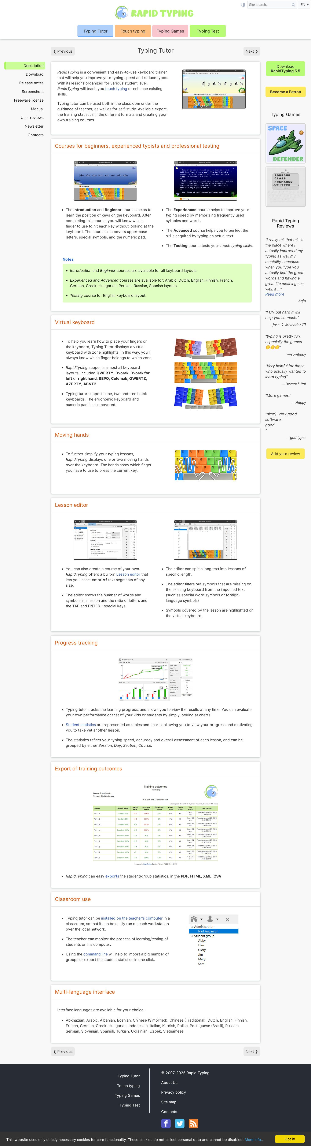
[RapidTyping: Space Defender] (285, 144)
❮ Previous (63, 51)
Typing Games (170, 31)
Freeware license (29, 100)
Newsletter (34, 126)
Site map (168, 1102)
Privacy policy (173, 1092)
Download (35, 74)
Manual (37, 109)
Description (33, 65)
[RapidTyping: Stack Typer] (285, 187)
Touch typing (133, 31)
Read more (274, 294)
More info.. (254, 1140)
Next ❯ (252, 51)
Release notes (31, 83)
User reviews (32, 117)
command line (95, 954)
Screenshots (33, 91)
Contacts (36, 135)
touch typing (116, 88)
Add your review (285, 453)
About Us (169, 1082)
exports (112, 876)
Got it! (290, 1139)
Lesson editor (128, 574)
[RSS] (195, 1127)
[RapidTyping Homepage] (155, 12)
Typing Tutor (129, 1076)
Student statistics (81, 724)
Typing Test (208, 31)
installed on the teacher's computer (132, 918)
